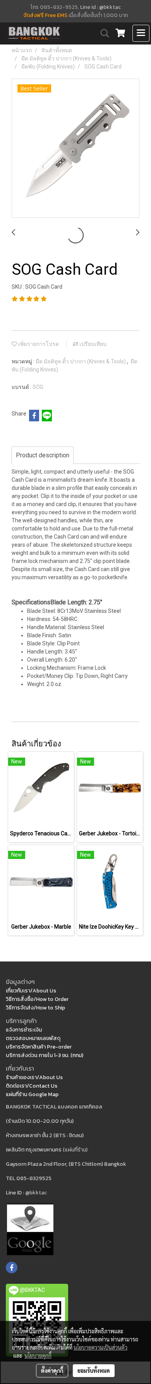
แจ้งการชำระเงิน (24, 1030)
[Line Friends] (30, 1229)
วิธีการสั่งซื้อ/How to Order (37, 999)
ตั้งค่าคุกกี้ (52, 1370)
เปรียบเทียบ (92, 344)
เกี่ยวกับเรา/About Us (31, 991)
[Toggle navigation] (140, 33)
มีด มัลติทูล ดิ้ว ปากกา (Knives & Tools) (81, 361)
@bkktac (36, 1193)
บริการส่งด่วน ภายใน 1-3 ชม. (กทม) (44, 1055)
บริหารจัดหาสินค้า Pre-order (39, 1047)
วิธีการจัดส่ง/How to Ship (35, 1008)
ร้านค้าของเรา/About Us (34, 1077)
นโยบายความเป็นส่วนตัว (100, 1347)
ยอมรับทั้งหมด (93, 1370)
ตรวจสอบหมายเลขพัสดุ (33, 1038)
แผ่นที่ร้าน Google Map (32, 1094)
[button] (102, 33)
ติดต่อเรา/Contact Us (31, 1086)
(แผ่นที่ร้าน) (75, 1150)
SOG (38, 387)
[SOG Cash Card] (75, 148)
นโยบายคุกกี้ (37, 1355)
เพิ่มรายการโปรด (38, 344)
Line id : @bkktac (100, 7)
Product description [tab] (42, 455)
